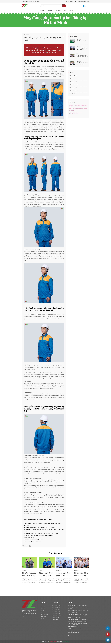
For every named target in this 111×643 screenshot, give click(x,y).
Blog (65, 10)
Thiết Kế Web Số (65, 641)
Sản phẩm (58, 10)
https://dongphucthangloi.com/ (78, 628)
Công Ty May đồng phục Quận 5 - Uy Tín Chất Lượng (29, 575)
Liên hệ (71, 10)
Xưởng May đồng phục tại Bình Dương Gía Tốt (82, 56)
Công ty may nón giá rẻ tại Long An (82, 41)
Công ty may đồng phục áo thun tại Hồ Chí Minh (81, 575)
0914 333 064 (70, 1)
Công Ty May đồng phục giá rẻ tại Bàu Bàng (82, 49)
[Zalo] (29, 546)
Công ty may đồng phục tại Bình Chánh (82, 63)
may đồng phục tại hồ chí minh (75, 112)
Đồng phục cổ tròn (73, 81)
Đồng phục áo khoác (74, 90)
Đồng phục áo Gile (73, 87)
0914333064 (76, 626)
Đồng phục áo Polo (74, 84)
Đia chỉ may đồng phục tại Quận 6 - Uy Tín (46, 575)
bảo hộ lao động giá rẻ (74, 113)
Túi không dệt (55, 619)
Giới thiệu (50, 10)
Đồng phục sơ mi (73, 78)
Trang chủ (42, 10)
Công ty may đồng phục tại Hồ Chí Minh (63, 575)
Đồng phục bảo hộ (73, 75)
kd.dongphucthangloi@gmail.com (83, 1)
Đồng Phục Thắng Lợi (53, 641)
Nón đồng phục (73, 93)
